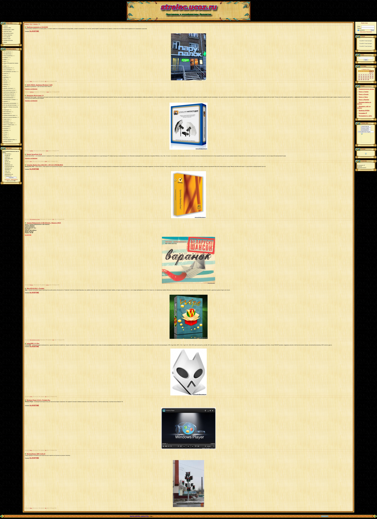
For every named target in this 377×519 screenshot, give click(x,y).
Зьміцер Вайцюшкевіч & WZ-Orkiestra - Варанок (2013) (44, 223)
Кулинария (6, 121)
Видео (5, 59)
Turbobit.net (8, 172)
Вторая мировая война (9, 139)
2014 (31, 24)
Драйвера (6, 77)
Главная (27, 24)
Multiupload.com (8, 164)
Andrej (47, 91)
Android (5, 82)
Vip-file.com (7, 161)
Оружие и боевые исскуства (11, 107)
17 (359, 78)
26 (363, 79)
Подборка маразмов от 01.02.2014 (37, 27)
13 (365, 76)
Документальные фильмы (10, 117)
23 (372, 78)
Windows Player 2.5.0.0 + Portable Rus (38, 400)
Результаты (7, 179)
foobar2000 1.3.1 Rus (33, 343)
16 (372, 76)
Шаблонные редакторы (9, 92)
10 (359, 76)
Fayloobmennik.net (9, 166)
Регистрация (369, 31)
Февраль (35, 24)
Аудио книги (7, 119)
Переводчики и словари (10, 99)
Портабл (6, 137)
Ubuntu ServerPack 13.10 (34, 154)
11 (361, 76)
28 (368, 79)
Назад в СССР (7, 141)
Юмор (5, 86)
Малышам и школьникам (10, 103)
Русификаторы (7, 53)
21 (368, 78)
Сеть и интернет (8, 69)
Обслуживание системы (10, 71)
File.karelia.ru (8, 154)
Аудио (5, 66)
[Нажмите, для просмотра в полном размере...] (188, 79)
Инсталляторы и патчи (9, 90)
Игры (5, 79)
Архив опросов (14, 179)
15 (370, 76)
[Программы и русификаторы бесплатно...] (366, 142)
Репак (5, 135)
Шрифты (6, 101)
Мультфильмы (7, 111)
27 (365, 79)
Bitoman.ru (7, 163)
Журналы (6, 130)
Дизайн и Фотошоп (8, 88)
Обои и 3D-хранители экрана (11, 63)
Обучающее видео (8, 122)
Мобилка (6, 84)
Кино (5, 61)
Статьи (5, 132)
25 (361, 79)
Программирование (8, 97)
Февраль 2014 (365, 69)
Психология (7, 126)
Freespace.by (8, 175)
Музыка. (6, 80)
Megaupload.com (9, 174)
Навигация (6, 109)
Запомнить (362, 30)
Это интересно (7, 52)
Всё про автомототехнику (10, 105)
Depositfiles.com (9, 158)
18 (361, 78)
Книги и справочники (9, 124)
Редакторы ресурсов (9, 94)
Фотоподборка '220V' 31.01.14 (36, 454)
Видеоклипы (7, 113)
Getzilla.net (7, 155)
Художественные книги (9, 115)
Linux (5, 75)
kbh (45, 81)
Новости (6, 73)
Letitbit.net (7, 157)
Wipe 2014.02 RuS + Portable (35, 288)
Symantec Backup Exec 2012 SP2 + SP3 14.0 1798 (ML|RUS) (45, 165)
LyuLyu (47, 284)
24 (359, 79)
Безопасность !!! (8, 67)
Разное (5, 134)
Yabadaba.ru (8, 169)
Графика (6, 57)
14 (368, 76)
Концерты (6, 128)
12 (363, 76)
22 (370, 78)
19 (363, 78)
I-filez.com (7, 171)
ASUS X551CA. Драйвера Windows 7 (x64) (39, 85)
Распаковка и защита (9, 95)
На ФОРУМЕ (34, 31)
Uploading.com (8, 168)
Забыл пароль (363, 31)
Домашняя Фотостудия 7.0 (35, 95)
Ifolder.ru (7, 160)
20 (365, 78)
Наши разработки (8, 55)
